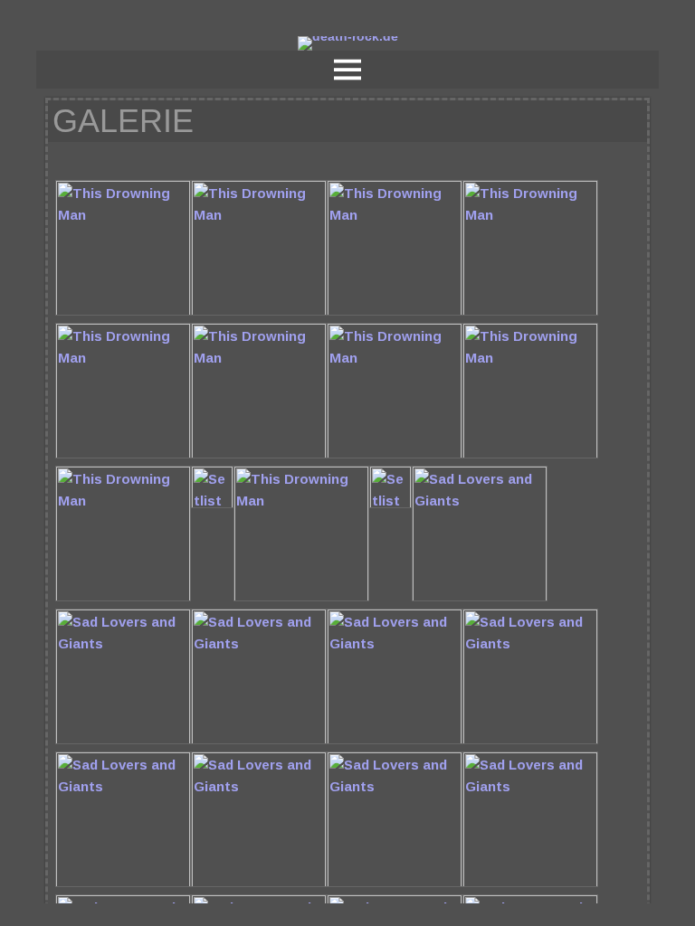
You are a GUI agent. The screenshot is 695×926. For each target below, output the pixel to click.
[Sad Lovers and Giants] (479, 597)
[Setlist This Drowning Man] (212, 504)
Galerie (123, 120)
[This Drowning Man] (123, 311)
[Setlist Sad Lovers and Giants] (390, 504)
